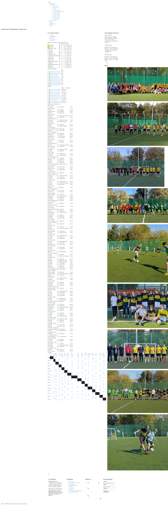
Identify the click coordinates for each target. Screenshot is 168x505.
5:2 (93, 359)
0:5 (59, 363)
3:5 (56, 381)
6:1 (88, 373)
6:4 (78, 357)
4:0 (88, 369)
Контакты (52, 24)
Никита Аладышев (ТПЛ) (55, 96)
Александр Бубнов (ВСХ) (55, 101)
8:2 (68, 357)
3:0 (85, 379)
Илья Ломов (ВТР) (54, 99)
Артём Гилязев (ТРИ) (54, 77)
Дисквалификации (73, 485)
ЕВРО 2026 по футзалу (74, 482)
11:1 (96, 363)
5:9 (56, 384)
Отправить (106, 491)
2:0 (96, 368)
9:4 (65, 361)
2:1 (96, 358)
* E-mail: (105, 481)
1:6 (68, 388)
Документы (52, 23)
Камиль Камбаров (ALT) (55, 84)
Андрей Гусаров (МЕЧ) (55, 93)
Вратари (52, 37)
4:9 (54, 370)
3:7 (54, 362)
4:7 (56, 372)
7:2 (85, 358)
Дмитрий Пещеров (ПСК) (55, 73)
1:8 (54, 381)
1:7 (68, 383)
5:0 (88, 357)
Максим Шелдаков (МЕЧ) (55, 82)
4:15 (56, 395)
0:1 (72, 380)
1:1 (96, 372)
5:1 (82, 357)
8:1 (82, 361)
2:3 (59, 375)
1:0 (78, 376)
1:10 (51, 399)
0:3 (78, 386)
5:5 (65, 358)
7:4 (65, 362)
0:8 (72, 387)
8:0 (88, 377)
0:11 (56, 399)
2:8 (50, 375)
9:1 (59, 358)
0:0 (82, 368)
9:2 (88, 365)
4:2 (72, 361)
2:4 (72, 365)
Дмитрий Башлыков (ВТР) (55, 83)
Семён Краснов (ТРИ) (54, 90)
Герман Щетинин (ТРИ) (55, 80)
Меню (49, 2)
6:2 (96, 361)
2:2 (85, 365)
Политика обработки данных (75, 490)
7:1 (85, 359)
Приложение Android (73, 492)
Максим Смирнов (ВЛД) (55, 89)
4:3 (56, 357)
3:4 (50, 363)
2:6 (56, 369)
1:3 (50, 369)
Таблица (52, 35)
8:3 (88, 390)
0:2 (62, 394)
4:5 (50, 359)
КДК (51, 21)
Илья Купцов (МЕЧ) (54, 74)
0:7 (56, 379)
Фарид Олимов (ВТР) (54, 76)
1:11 (65, 387)
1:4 (54, 375)
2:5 (65, 376)
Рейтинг (71, 486)
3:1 (62, 357)
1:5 (50, 383)
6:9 (54, 397)
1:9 (50, 365)
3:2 (68, 365)
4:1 (68, 359)
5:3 (82, 363)
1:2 (65, 368)
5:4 (54, 358)
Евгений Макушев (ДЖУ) (55, 98)
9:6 (100, 359)
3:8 (93, 388)
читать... (107, 44)
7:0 (78, 363)
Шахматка (52, 40)
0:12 (54, 398)
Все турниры (53, 20)
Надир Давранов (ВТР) (55, 71)
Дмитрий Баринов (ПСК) (55, 95)
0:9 (50, 377)
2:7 (50, 384)
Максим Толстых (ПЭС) (55, 92)
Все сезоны (71, 481)
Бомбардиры (53, 36)
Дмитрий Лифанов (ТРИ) (55, 79)
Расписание (52, 39)
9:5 (85, 363)
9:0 (72, 357)
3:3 (82, 372)
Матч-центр (52, 3)
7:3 (100, 358)
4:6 (54, 366)
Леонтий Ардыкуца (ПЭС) (55, 102)
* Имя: (104, 484)
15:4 (100, 363)
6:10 (60, 399)
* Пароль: (105, 488)
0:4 (72, 384)
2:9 (59, 388)
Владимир (52, 4)
